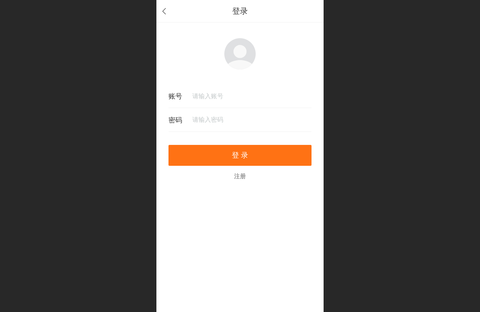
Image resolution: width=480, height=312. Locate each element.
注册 (240, 176)
